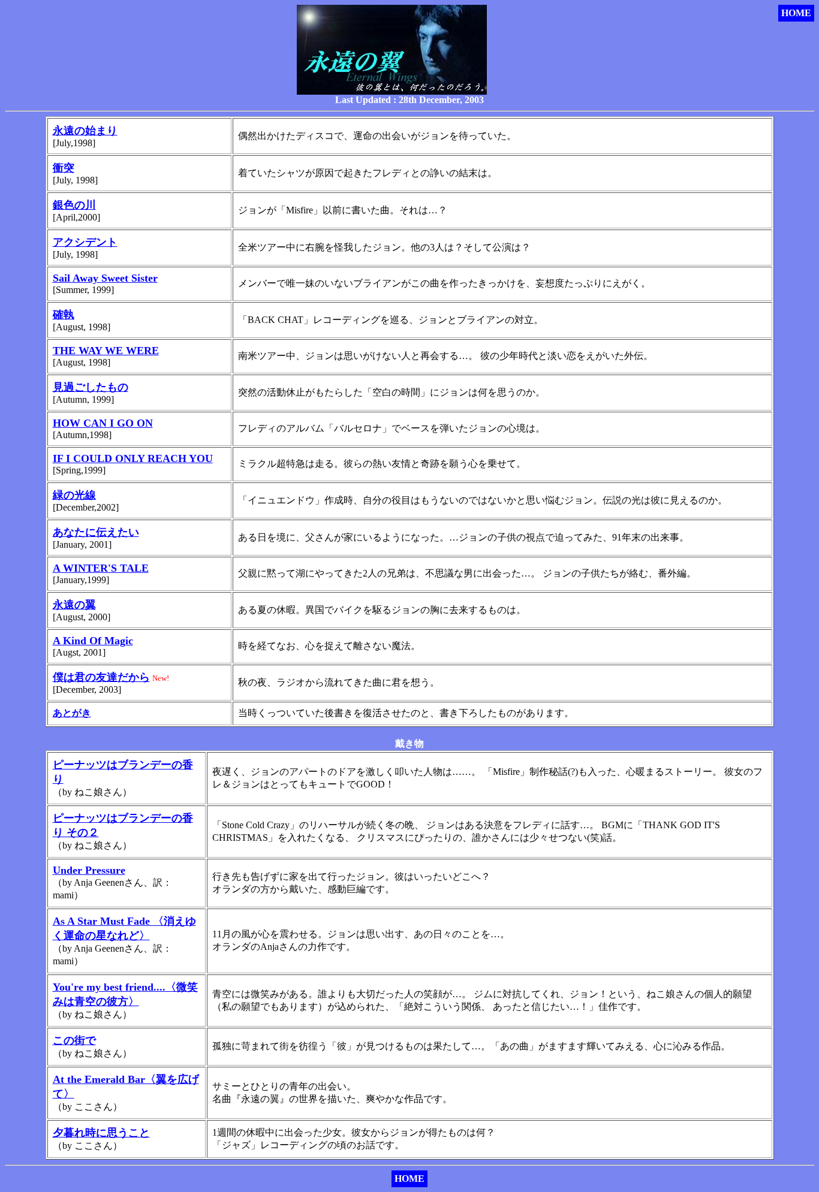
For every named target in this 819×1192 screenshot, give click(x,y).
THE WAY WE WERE (106, 351)
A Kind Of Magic (93, 641)
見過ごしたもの (90, 387)
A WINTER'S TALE (101, 568)
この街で (74, 1040)
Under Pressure (89, 870)
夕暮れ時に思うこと (101, 1133)
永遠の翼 (74, 605)
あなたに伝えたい (96, 532)
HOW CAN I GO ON (103, 423)
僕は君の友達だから (101, 677)
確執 (63, 315)
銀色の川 (74, 205)
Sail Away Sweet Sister (105, 278)
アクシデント (85, 242)
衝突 (63, 168)
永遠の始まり (85, 131)
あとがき (72, 713)
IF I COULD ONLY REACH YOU (133, 458)
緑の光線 (74, 495)
